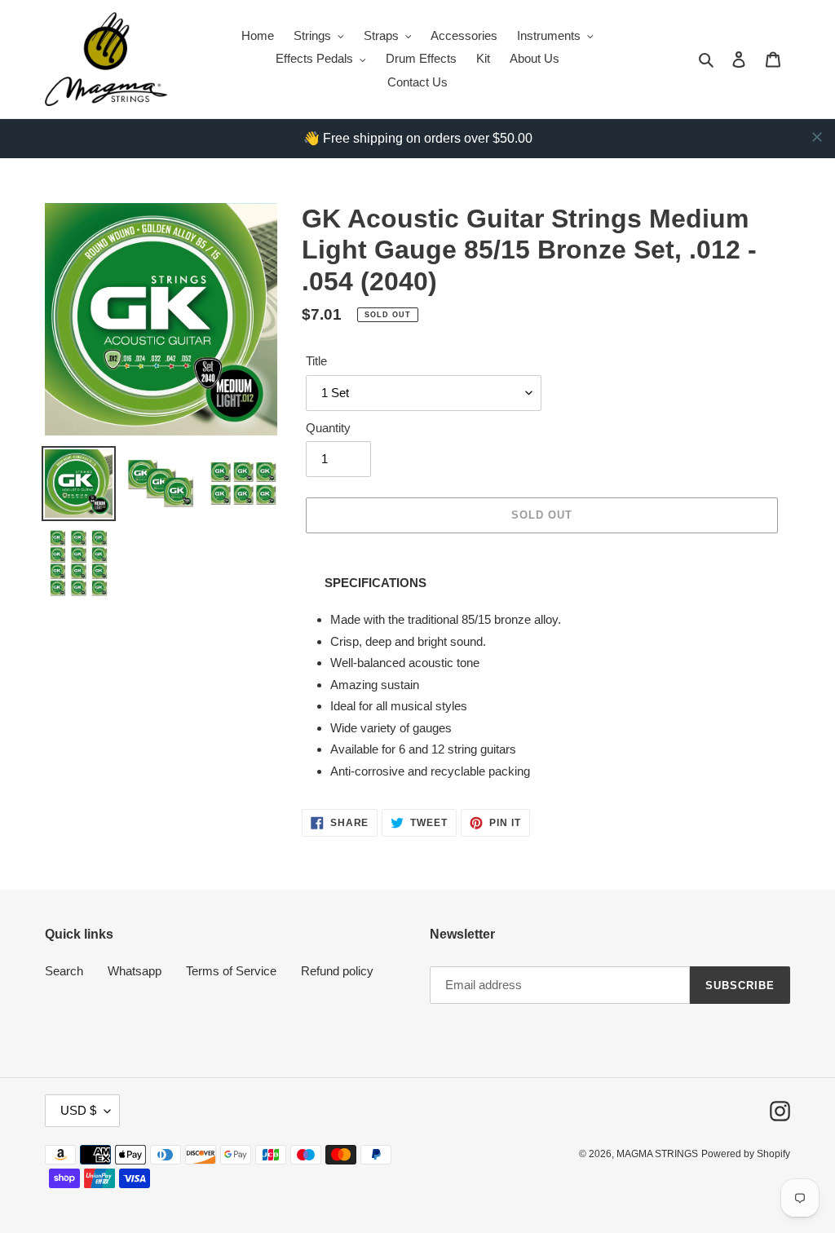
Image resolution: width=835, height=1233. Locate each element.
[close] (817, 137)
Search (64, 971)
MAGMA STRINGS (657, 1154)
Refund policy (337, 971)
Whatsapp (134, 971)
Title (316, 361)
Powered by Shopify (745, 1154)
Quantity (328, 428)
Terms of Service (231, 971)
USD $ (78, 1110)
